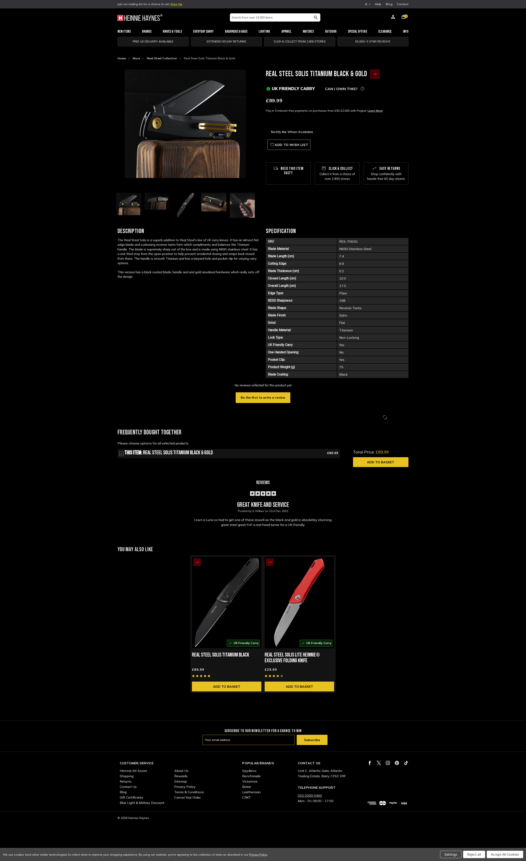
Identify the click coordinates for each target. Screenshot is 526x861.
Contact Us (128, 787)
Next (230, 202)
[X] (379, 762)
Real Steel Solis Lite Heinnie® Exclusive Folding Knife (292, 658)
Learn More (375, 111)
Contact (402, 4)
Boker (246, 787)
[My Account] (393, 17)
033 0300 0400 (310, 795)
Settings (450, 854)
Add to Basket (380, 462)
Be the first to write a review (263, 398)
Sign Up (176, 4)
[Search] (315, 17)
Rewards (181, 776)
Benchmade (251, 776)
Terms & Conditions (189, 792)
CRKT (246, 797)
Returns (126, 781)
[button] (263, 397)
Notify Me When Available (292, 132)
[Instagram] (388, 762)
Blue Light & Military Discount (142, 803)
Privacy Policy (185, 787)
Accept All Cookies (505, 854)
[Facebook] (370, 762)
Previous (140, 202)
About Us (181, 771)
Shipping (127, 776)
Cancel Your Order (187, 797)
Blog (389, 4)
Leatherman (251, 792)
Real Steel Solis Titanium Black (220, 655)
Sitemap (180, 781)
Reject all (474, 854)
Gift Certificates (131, 797)
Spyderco (249, 771)
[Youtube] (406, 762)
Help (378, 4)
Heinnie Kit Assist (133, 771)
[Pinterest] (397, 762)
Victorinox (250, 781)
